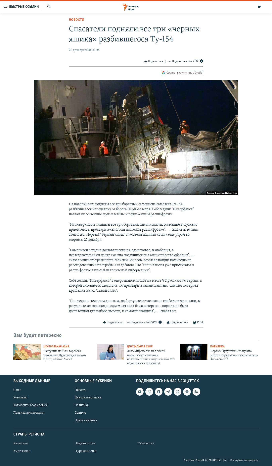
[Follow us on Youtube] (140, 391)
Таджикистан (85, 443)
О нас (17, 390)
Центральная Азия (56, 346)
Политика (217, 346)
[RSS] (196, 391)
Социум (80, 412)
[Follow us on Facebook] (158, 391)
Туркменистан (86, 451)
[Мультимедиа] (260, 7)
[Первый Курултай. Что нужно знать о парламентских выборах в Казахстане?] (193, 352)
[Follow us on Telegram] (168, 391)
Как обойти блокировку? (30, 405)
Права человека (86, 420)
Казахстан (20, 443)
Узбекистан (146, 443)
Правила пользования (28, 412)
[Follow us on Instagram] (149, 391)
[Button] (153, 61)
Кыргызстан (22, 451)
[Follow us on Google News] (187, 391)
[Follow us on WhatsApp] (177, 391)
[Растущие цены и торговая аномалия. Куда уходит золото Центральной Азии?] (27, 352)
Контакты (20, 397)
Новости (76, 20)
